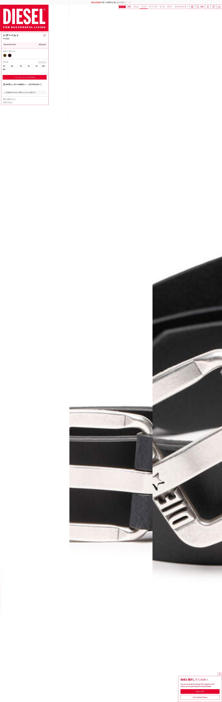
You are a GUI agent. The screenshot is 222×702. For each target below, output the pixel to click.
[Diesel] (24, 18)
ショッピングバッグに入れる (24, 77)
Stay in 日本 (200, 691)
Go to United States (200, 697)
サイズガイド (42, 62)
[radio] (5, 55)
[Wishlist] (213, 7)
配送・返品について (9, 99)
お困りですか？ (8, 102)
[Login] (208, 7)
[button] (111, 2)
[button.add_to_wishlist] (44, 35)
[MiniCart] (219, 7)
